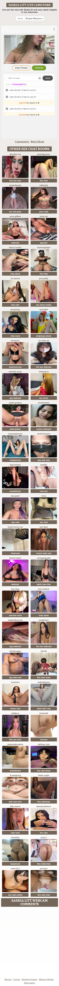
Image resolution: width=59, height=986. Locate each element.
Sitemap (8, 979)
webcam (15, 242)
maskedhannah (15, 620)
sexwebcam (15, 491)
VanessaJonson (15, 433)
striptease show (43, 335)
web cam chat (15, 801)
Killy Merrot (15, 806)
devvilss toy (15, 154)
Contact (16, 979)
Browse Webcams (34, 18)
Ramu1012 (15, 868)
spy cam (15, 522)
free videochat (43, 863)
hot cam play (15, 211)
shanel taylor (15, 557)
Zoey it (44, 837)
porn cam (43, 211)
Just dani (44, 526)
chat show (15, 273)
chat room (15, 335)
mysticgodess (43, 247)
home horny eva (15, 526)
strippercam (15, 460)
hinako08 (43, 713)
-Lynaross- (15, 340)
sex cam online (15, 894)
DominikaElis (15, 185)
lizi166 (44, 651)
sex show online (43, 304)
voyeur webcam (43, 429)
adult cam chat (44, 584)
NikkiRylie (44, 185)
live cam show (43, 770)
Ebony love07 (15, 247)
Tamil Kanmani (43, 433)
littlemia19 (44, 371)
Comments (22, 141)
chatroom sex (15, 366)
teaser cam (15, 708)
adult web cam (43, 708)
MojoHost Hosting (29, 979)
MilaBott (15, 713)
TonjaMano (44, 620)
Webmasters (29, 982)
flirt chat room (43, 677)
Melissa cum (44, 744)
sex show (43, 398)
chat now (15, 832)
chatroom (15, 553)
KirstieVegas (15, 651)
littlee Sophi (43, 775)
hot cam (43, 832)
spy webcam (15, 398)
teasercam (15, 863)
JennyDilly (43, 278)
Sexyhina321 (44, 402)
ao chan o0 (44, 340)
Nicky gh (44, 216)
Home (20, 18)
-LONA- (44, 495)
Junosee (43, 868)
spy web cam (44, 460)
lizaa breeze (15, 464)
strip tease (44, 615)
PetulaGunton (43, 154)
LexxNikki (44, 309)
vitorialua (15, 837)
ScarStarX (15, 682)
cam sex (44, 491)
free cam (15, 304)
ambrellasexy (44, 682)
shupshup (15, 309)
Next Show (37, 141)
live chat (44, 180)
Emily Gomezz (15, 402)
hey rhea (15, 589)
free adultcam (43, 801)
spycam (43, 242)
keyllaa (43, 464)
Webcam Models (46, 979)
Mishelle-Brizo (15, 371)
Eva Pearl (15, 495)
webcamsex (15, 429)
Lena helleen (43, 589)
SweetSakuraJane (15, 744)
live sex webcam (43, 366)
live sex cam (15, 180)
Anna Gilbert (15, 216)
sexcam (43, 739)
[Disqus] (29, 942)
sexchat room (15, 615)
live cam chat (44, 894)
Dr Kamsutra (15, 775)
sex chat (44, 522)
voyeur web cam (43, 553)
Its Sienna (15, 278)
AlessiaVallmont (43, 806)
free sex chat (15, 739)
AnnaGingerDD (43, 557)
